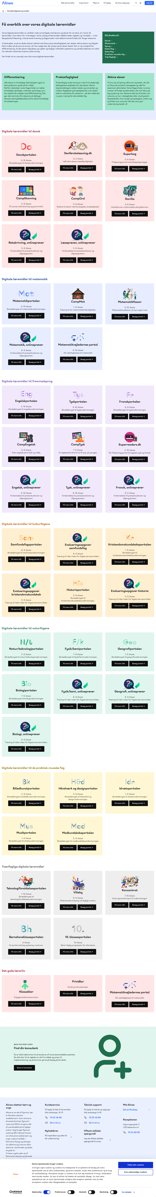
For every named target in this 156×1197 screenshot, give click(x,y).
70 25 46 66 (56, 1117)
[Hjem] (7, 2)
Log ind (149, 3)
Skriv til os (55, 1122)
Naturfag (109, 51)
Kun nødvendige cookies (135, 1172)
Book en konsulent (24, 1068)
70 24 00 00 (134, 1132)
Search (136, 3)
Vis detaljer (127, 1192)
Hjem (3, 11)
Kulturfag (109, 49)
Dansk (107, 40)
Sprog (108, 46)
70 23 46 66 (95, 1117)
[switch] (71, 1192)
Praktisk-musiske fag (115, 54)
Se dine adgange (122, 3)
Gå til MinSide (130, 1109)
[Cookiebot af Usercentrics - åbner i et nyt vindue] (15, 1192)
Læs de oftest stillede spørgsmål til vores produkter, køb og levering (95, 1140)
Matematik (110, 43)
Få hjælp (107, 3)
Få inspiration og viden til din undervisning (56, 1137)
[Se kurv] (140, 3)
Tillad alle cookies (135, 1165)
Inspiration (83, 3)
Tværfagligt (110, 57)
